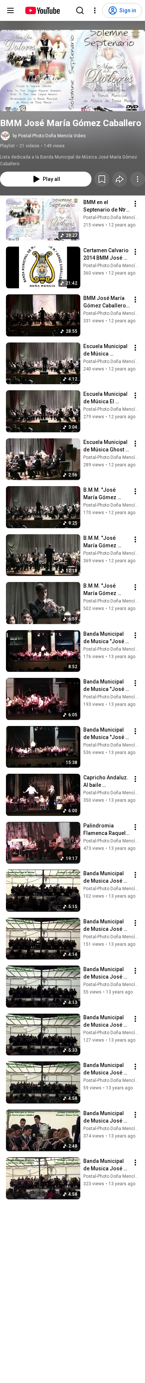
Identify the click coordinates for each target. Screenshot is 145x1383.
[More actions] (137, 179)
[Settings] (94, 10)
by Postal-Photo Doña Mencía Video (49, 135)
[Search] (79, 10)
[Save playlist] (101, 179)
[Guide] (10, 10)
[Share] (119, 179)
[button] (72, 70)
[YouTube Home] (42, 10)
